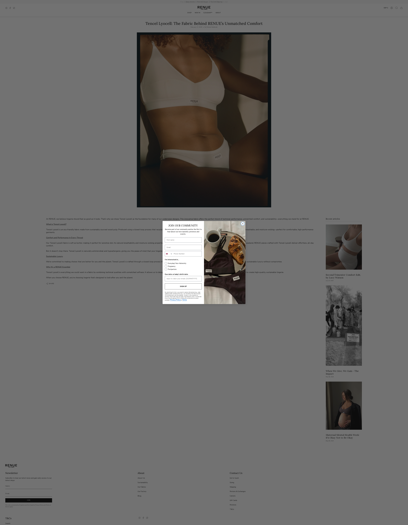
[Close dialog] (243, 224)
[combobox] (169, 253)
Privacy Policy (175, 300)
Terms (184, 300)
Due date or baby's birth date (176, 274)
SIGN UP (183, 286)
